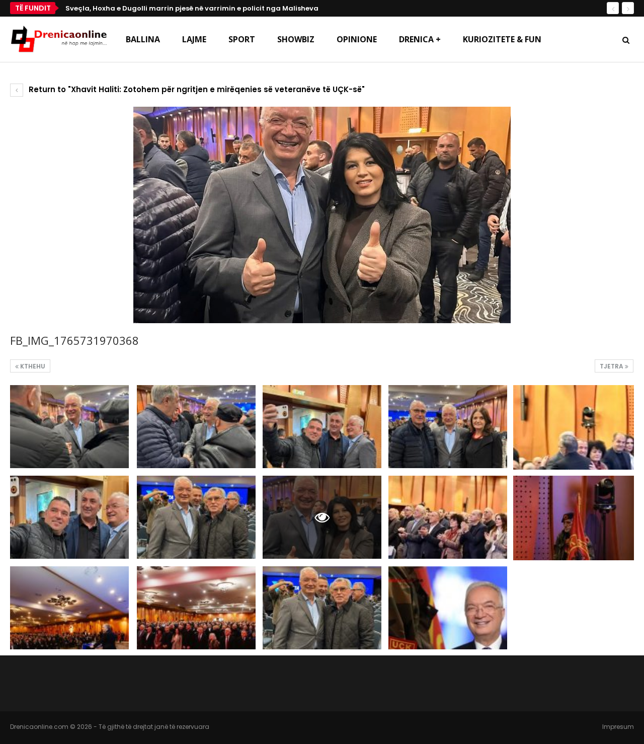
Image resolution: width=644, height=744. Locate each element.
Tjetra (612, 366)
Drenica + (420, 39)
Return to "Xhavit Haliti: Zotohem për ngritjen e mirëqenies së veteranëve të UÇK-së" (196, 89)
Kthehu (32, 366)
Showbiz (295, 39)
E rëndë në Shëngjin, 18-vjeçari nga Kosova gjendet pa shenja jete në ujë (196, 8)
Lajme (194, 39)
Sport (241, 39)
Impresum (618, 726)
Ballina (143, 39)
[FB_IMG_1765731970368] (69, 426)
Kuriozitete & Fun (502, 39)
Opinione (357, 39)
